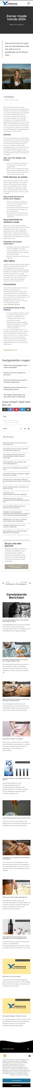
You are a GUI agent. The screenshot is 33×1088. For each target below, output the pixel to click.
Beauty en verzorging (16, 24)
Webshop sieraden (14, 304)
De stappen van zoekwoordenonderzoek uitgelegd (15, 493)
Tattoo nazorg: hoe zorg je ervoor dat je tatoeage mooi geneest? (16, 699)
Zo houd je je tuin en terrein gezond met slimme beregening (15, 449)
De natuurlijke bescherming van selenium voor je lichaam (14, 506)
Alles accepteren (16, 1080)
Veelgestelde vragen (12, 100)
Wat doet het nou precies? (12, 976)
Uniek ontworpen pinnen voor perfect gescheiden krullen (16, 620)
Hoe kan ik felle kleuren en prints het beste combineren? (16, 381)
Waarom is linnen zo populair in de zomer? (16, 374)
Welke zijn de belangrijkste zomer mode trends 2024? (16, 366)
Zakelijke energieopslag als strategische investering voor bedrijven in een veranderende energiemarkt (16, 513)
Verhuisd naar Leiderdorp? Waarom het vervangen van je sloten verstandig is (16, 481)
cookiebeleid (6, 1075)
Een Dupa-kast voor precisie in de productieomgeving (14, 462)
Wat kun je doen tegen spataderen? (15, 897)
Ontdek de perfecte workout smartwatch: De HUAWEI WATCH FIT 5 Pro (16, 500)
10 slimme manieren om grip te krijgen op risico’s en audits (16, 474)
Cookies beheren (16, 1085)
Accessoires (8, 422)
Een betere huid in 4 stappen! (13, 739)
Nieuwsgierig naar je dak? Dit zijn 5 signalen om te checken (15, 531)
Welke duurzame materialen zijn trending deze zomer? (16, 388)
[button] (29, 1056)
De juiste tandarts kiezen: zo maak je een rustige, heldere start (15, 660)
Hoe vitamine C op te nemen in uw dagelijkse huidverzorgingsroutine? (15, 937)
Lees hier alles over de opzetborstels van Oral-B (16, 779)
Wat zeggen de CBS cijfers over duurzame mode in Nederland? (16, 396)
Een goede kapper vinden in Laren (14, 1016)
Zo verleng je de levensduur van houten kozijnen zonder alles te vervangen (14, 456)
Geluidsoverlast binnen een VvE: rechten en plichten (14, 526)
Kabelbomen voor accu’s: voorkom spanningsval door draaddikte (15, 520)
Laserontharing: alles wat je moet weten (16, 818)
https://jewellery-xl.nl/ (10, 350)
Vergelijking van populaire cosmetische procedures (16, 858)
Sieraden (16, 422)
